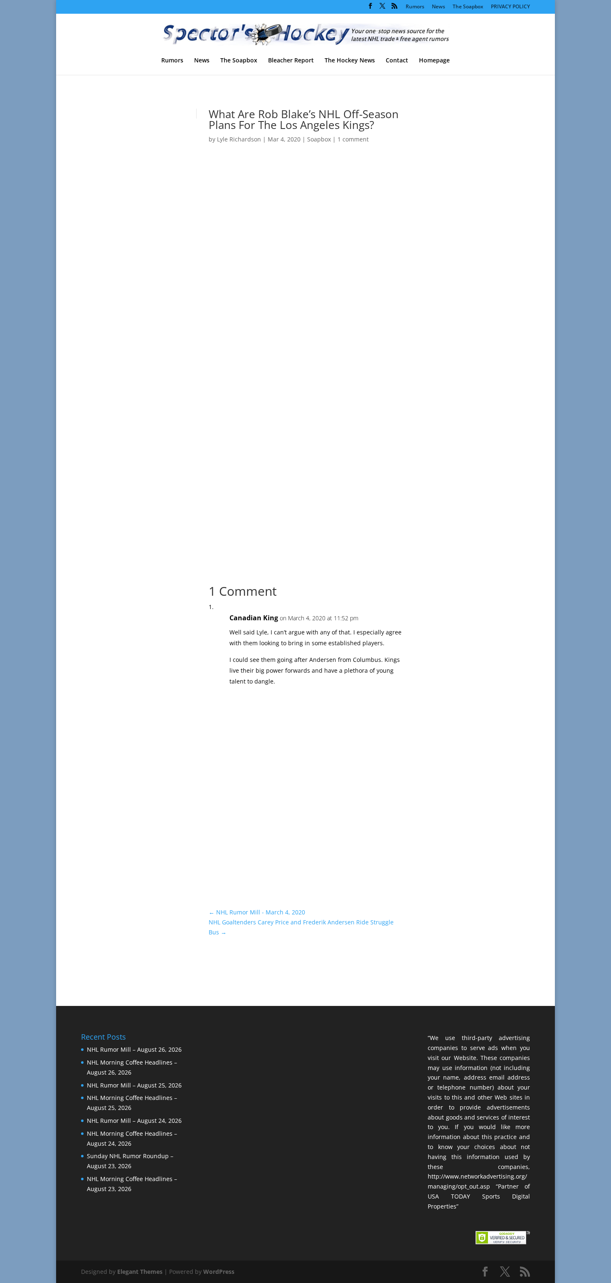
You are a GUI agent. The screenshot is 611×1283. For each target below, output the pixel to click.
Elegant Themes (140, 1272)
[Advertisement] (459, 253)
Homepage (434, 60)
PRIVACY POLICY (510, 7)
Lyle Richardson (239, 139)
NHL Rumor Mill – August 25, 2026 (134, 1085)
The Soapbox (468, 7)
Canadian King (253, 617)
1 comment (353, 139)
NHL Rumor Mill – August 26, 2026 (134, 1049)
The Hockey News (350, 60)
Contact (397, 60)
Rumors (415, 7)
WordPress (218, 1272)
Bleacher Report (291, 60)
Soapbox (319, 139)
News (438, 7)
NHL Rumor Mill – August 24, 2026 (134, 1120)
